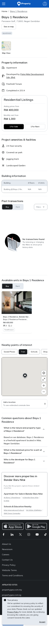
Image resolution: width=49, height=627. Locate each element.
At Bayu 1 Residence (12, 497)
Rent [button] (18, 207)
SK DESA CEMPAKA (34, 510)
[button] (9, 26)
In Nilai (6, 501)
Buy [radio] (7, 286)
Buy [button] (7, 207)
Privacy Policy (9, 565)
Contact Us (7, 559)
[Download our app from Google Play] (36, 526)
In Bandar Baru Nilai (30, 497)
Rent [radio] (18, 286)
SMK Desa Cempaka (12, 513)
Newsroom (7, 549)
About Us (6, 544)
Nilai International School (14, 510)
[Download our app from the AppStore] (13, 526)
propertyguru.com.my (12, 589)
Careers (5, 554)
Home (4, 11)
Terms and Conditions (12, 575)
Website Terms (9, 570)
